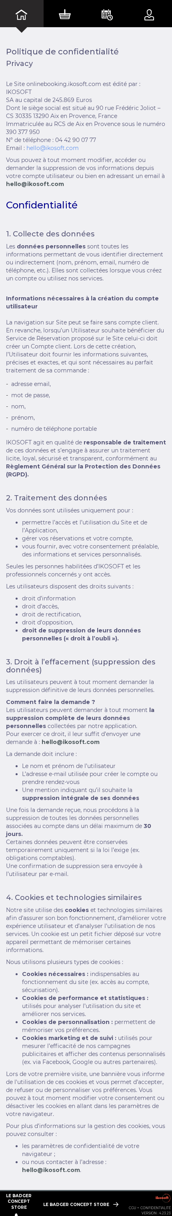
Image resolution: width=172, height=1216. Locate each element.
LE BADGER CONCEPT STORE (76, 1204)
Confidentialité (155, 1208)
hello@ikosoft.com (52, 148)
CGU (132, 1208)
